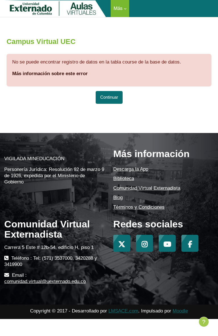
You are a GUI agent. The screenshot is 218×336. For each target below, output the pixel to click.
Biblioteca (123, 178)
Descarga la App (130, 169)
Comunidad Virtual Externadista (146, 188)
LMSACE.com (123, 311)
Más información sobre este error (50, 73)
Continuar (109, 97)
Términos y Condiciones (139, 207)
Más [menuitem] (118, 8)
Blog (118, 197)
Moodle (180, 311)
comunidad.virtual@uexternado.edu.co (45, 281)
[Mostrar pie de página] (204, 322)
